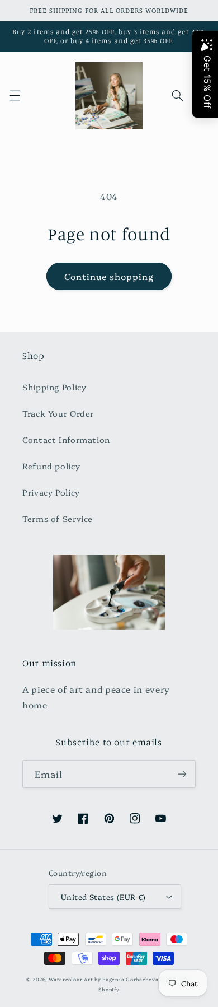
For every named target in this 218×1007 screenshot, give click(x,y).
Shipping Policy (54, 387)
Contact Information (66, 439)
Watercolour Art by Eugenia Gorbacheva (103, 979)
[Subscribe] (182, 773)
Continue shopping (109, 276)
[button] (14, 96)
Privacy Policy (51, 492)
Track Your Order (58, 413)
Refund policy (51, 466)
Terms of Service (57, 518)
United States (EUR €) (103, 897)
